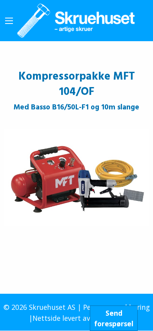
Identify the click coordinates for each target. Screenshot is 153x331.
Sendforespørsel (113, 318)
